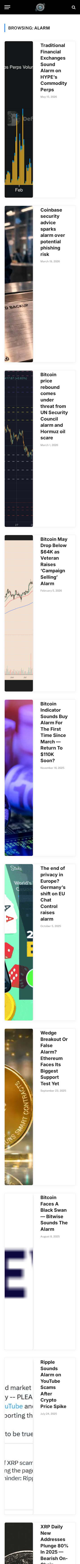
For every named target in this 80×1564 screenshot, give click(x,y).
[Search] (73, 7)
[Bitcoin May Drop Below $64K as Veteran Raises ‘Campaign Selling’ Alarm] (19, 613)
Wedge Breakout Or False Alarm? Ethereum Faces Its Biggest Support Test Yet (54, 1058)
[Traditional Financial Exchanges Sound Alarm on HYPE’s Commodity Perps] (19, 119)
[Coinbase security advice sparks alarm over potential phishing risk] (19, 284)
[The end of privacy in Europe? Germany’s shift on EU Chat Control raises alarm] (19, 942)
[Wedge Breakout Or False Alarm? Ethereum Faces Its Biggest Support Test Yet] (19, 1107)
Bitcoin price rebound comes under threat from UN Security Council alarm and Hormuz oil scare (54, 406)
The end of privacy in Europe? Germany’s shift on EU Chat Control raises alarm (53, 893)
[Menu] (7, 7)
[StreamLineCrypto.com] (40, 7)
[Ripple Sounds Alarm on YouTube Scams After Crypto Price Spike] (19, 1436)
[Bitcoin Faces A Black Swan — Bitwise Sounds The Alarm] (19, 1271)
